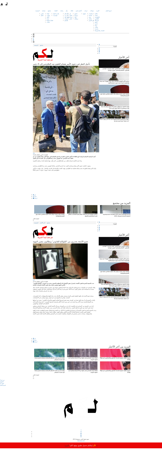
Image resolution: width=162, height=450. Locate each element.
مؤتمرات (55, 15)
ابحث (115, 46)
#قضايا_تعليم (50, 20)
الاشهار (1, 382)
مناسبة (90, 15)
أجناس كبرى (79, 10)
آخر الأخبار (42, 223)
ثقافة (72, 10)
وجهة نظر (67, 17)
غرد (35, 195)
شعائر (90, 19)
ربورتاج (76, 15)
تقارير (42, 13)
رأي (67, 10)
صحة (48, 19)
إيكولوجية (97, 17)
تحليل (42, 15)
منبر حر (66, 15)
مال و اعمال (56, 13)
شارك (35, 196)
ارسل (35, 198)
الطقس (97, 19)
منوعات (92, 10)
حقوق (84, 13)
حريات (85, 10)
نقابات (48, 22)
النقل (48, 17)
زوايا (96, 25)
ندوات (70, 17)
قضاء (48, 13)
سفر (90, 17)
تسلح (96, 22)
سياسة (43, 10)
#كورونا (97, 20)
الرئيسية (37, 10)
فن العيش (91, 20)
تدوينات (66, 19)
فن (70, 13)
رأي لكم (67, 13)
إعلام (96, 13)
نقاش (70, 15)
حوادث (48, 15)
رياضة (61, 10)
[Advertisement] (64, 182)
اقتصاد (55, 10)
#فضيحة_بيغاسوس (99, 30)
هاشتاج (66, 20)
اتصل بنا (2, 383)
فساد (96, 15)
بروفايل (76, 19)
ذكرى (96, 24)
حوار (75, 17)
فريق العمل (108, 10)
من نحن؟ (2, 380)
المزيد (97, 10)
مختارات (91, 13)
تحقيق (75, 13)
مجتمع (49, 10)
